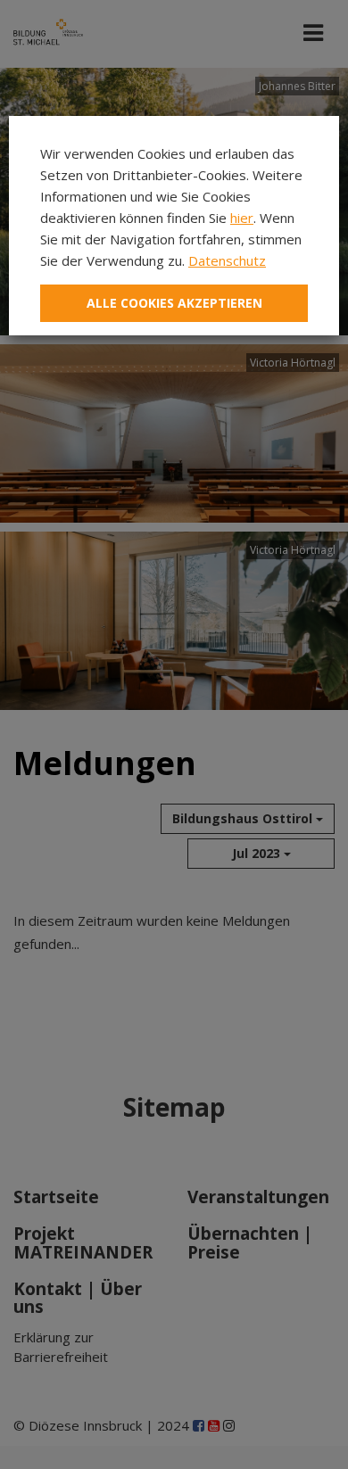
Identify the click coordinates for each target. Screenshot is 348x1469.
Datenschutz (227, 260)
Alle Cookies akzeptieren (174, 302)
